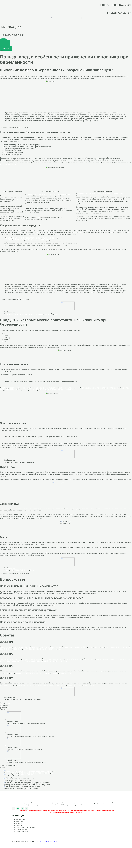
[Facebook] (13, 808)
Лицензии (19, 821)
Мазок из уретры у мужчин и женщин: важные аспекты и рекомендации (29, 773)
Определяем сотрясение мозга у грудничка (19, 462)
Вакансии (19, 823)
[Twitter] (17, 808)
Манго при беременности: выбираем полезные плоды (26, 762)
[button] (6, 48)
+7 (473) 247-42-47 (119, 13)
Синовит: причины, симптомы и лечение (18, 781)
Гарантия (19, 825)
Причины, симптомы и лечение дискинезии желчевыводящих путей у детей (31, 314)
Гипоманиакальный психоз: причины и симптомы (21, 789)
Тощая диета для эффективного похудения (19, 570)
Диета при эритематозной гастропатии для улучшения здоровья (27, 785)
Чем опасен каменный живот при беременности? (24, 749)
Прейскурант (20, 819)
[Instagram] (22, 808)
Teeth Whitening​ (21, 829)
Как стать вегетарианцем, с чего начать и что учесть (22, 700)
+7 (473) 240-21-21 (13, 35)
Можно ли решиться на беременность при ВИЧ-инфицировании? (30, 736)
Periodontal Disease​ (22, 831)
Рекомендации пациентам (25, 827)
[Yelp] (26, 808)
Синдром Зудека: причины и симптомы (17, 777)
